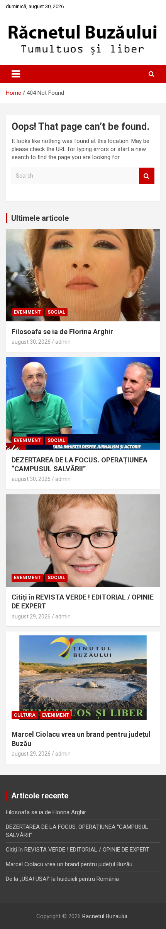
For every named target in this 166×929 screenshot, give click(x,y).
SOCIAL (56, 312)
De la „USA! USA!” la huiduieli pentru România (62, 878)
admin (63, 342)
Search (146, 176)
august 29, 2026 (31, 616)
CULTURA (25, 715)
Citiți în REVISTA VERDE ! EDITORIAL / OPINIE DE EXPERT (77, 849)
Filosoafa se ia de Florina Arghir (62, 332)
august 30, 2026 (31, 342)
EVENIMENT (27, 312)
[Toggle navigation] (16, 74)
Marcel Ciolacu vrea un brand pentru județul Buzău (69, 864)
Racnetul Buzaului (104, 916)
